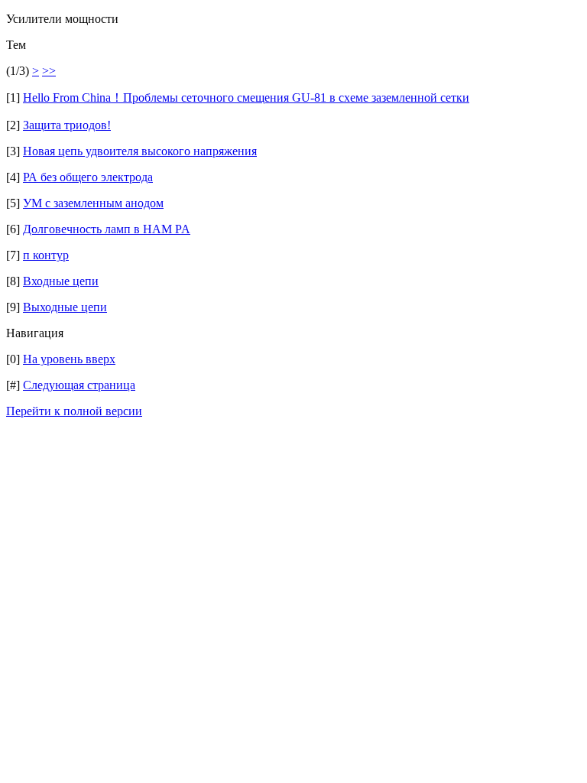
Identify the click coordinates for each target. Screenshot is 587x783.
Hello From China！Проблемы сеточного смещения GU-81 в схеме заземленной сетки (246, 97)
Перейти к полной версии (74, 410)
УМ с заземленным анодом (93, 203)
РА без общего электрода (88, 177)
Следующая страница (79, 385)
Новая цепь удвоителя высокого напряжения (140, 151)
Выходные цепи (65, 307)
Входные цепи (61, 281)
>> (49, 70)
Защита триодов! (67, 125)
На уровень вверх (69, 359)
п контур (46, 255)
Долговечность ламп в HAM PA (106, 229)
